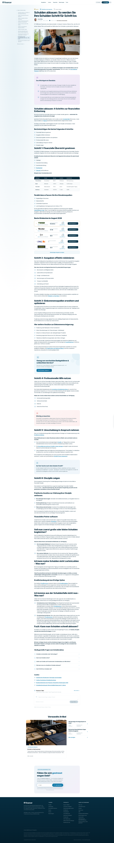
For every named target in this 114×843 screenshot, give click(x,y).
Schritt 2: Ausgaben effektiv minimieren (23, 19)
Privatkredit (65, 817)
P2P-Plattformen (66, 818)
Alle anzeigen (71, 737)
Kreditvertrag (44, 583)
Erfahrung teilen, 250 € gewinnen (83, 822)
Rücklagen (53, 521)
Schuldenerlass (57, 606)
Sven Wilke (40, 19)
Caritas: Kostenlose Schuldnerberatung (46, 680)
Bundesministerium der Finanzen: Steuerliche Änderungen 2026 (52, 682)
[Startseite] (7, 2)
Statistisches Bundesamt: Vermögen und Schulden (49, 677)
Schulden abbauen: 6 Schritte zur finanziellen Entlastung (24, 13)
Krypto (49, 810)
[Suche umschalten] (110, 2)
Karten (49, 811)
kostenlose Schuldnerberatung (60, 389)
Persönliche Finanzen (52, 808)
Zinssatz (38, 170)
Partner (98, 2)
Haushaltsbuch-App (39, 210)
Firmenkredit (66, 811)
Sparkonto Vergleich (67, 815)
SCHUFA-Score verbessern (60, 456)
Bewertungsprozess (83, 815)
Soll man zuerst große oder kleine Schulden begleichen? (23, 32)
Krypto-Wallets (66, 804)
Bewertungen (51, 813)
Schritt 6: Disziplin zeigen (22, 29)
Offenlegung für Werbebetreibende (82, 819)
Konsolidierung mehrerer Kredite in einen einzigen (50, 446)
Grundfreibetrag (69, 342)
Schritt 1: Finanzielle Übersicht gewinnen (23, 16)
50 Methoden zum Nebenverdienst (55, 348)
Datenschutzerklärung (77, 839)
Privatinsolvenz (48, 617)
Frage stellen (73, 701)
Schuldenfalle (66, 119)
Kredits (59, 442)
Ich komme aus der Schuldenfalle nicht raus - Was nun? (23, 37)
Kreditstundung (64, 583)
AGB (79, 811)
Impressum (81, 810)
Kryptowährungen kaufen (68, 808)
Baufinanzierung (66, 822)
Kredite (49, 804)
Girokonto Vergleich (67, 806)
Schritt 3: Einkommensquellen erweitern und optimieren (23, 21)
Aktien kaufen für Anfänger (68, 820)
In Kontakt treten (82, 806)
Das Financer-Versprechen (62, 20)
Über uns (80, 804)
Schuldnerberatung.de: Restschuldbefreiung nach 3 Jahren (51, 685)
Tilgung (45, 120)
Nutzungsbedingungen (86, 839)
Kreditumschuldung (39, 435)
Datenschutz (81, 817)
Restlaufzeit (39, 168)
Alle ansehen (76, 690)
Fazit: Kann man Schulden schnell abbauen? (24, 41)
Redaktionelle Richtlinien (83, 813)
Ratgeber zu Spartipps (53, 296)
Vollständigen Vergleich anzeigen (57, 252)
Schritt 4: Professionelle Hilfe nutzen (23, 24)
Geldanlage (50, 806)
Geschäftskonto (66, 813)
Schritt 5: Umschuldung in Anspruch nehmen (22, 27)
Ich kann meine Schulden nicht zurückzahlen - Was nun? (23, 34)
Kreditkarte (65, 810)
